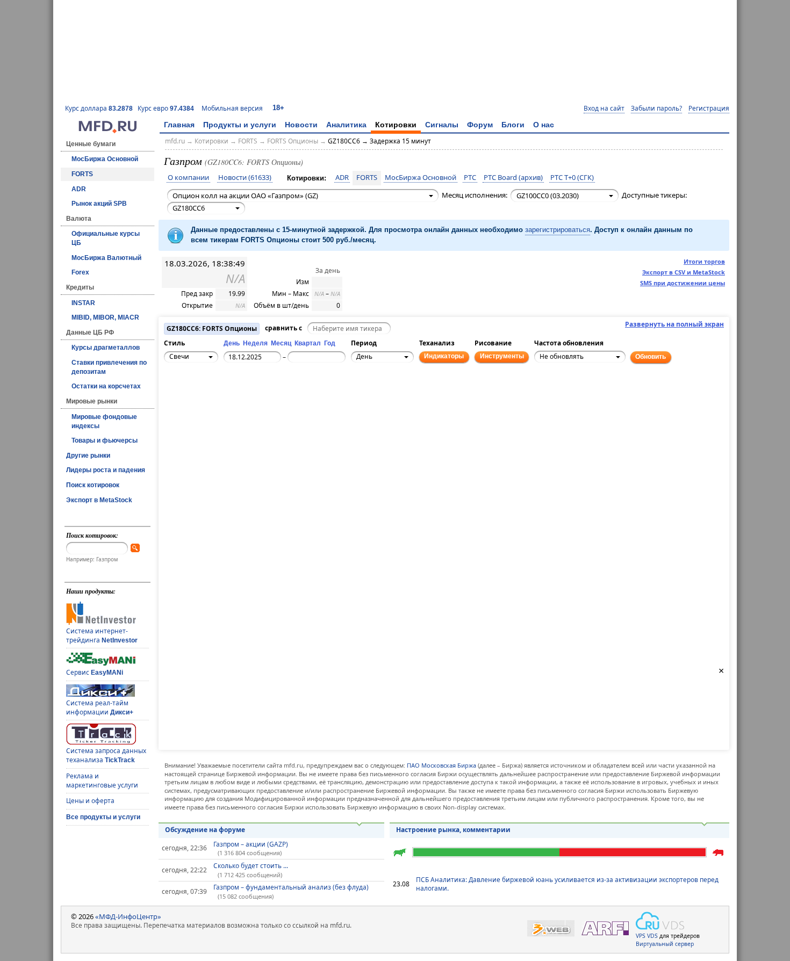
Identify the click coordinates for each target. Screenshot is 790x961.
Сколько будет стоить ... (250, 865)
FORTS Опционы (292, 141)
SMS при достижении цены (682, 283)
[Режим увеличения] (174, 406)
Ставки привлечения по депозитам (109, 367)
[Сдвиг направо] (209, 400)
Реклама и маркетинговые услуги (102, 780)
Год (329, 343)
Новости (301, 124)
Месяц (281, 343)
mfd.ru (175, 141)
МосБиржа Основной (104, 159)
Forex (80, 272)
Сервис (94, 672)
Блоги (513, 124)
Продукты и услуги (239, 124)
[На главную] (107, 130)
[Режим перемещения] (174, 394)
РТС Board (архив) (513, 178)
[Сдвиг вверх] (198, 388)
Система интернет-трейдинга (102, 635)
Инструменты (502, 356)
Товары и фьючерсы (104, 440)
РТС (470, 178)
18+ (278, 108)
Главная (179, 124)
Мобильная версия (232, 108)
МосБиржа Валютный (106, 258)
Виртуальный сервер (665, 944)
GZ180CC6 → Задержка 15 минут (379, 141)
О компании (188, 178)
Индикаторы (444, 356)
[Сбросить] (198, 400)
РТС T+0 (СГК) (572, 178)
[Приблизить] (221, 394)
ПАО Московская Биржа (441, 765)
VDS (652, 936)
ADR (78, 189)
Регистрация (708, 108)
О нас (543, 124)
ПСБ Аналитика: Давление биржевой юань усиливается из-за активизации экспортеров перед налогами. (567, 884)
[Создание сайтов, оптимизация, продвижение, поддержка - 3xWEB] (550, 928)
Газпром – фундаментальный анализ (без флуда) (291, 887)
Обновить (650, 356)
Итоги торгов (704, 261)
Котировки (395, 124)
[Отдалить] (221, 406)
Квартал (308, 343)
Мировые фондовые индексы (104, 421)
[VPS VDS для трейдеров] (660, 921)
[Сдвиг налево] (186, 400)
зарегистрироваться (557, 230)
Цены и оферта (90, 800)
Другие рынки (88, 455)
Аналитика (346, 124)
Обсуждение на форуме (205, 829)
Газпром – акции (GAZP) (250, 844)
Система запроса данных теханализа (106, 755)
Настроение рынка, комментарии (453, 829)
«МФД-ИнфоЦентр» (128, 916)
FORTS (82, 174)
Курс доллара (99, 108)
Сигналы (441, 124)
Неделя (255, 343)
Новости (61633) (244, 178)
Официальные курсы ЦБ (105, 238)
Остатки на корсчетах (106, 386)
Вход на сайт (604, 108)
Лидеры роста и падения (105, 470)
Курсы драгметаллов (105, 347)
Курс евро (166, 108)
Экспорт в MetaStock (99, 500)
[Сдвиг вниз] (198, 412)
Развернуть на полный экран (674, 324)
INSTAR (83, 303)
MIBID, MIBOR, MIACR (105, 317)
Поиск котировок (92, 485)
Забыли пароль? (656, 108)
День (232, 343)
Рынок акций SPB (99, 203)
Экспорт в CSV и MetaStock (683, 272)
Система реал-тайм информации (99, 707)
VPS (640, 936)
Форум (480, 124)
